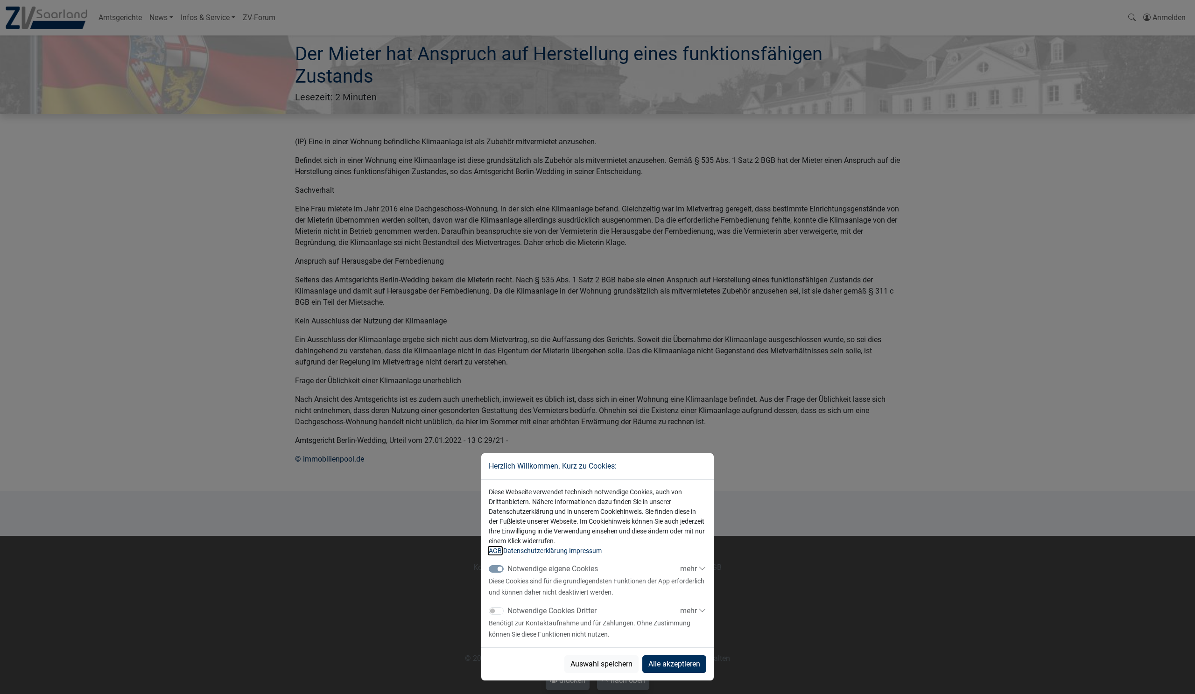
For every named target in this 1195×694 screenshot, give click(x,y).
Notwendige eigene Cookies (552, 568)
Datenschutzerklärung (535, 550)
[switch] (496, 611)
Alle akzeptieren (674, 663)
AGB (495, 550)
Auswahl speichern (601, 663)
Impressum (585, 550)
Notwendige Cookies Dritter (552, 610)
